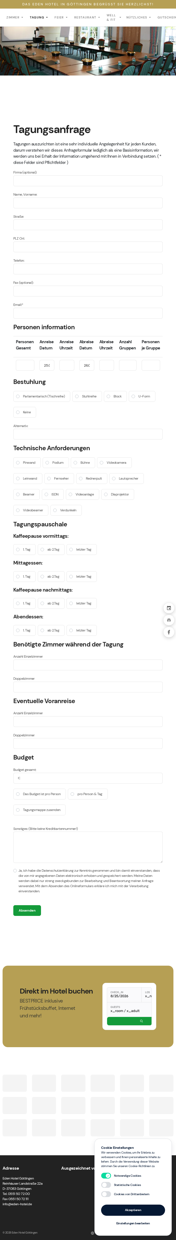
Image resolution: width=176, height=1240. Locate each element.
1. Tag (26, 549)
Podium (57, 462)
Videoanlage (85, 494)
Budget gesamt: (24, 769)
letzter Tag (83, 549)
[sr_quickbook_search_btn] (141, 1021)
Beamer (28, 494)
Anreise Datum (46, 345)
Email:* (18, 304)
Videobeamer (33, 510)
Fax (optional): (23, 282)
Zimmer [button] (13, 17)
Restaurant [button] (85, 17)
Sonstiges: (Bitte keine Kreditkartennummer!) (45, 828)
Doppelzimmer (24, 678)
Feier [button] (59, 17)
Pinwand (29, 462)
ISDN (55, 494)
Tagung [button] (37, 17)
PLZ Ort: (19, 238)
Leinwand (30, 478)
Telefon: (18, 260)
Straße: (18, 216)
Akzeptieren (133, 1210)
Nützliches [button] (136, 17)
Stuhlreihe (89, 396)
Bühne (85, 462)
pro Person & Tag (89, 794)
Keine (27, 412)
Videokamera (116, 462)
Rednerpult (94, 478)
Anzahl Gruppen (127, 345)
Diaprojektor (120, 494)
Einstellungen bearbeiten (133, 1223)
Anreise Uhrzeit (66, 345)
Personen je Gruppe (151, 345)
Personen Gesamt (25, 345)
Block (117, 396)
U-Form (144, 396)
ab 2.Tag (53, 549)
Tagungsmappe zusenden (41, 810)
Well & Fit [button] (111, 17)
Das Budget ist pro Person (42, 794)
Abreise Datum (86, 345)
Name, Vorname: (25, 194)
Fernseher (61, 478)
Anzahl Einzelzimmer (28, 656)
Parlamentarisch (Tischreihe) (44, 396)
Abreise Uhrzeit (106, 345)
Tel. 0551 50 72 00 (16, 1194)
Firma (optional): (25, 172)
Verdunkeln (68, 510)
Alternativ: (20, 426)
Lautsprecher (128, 478)
